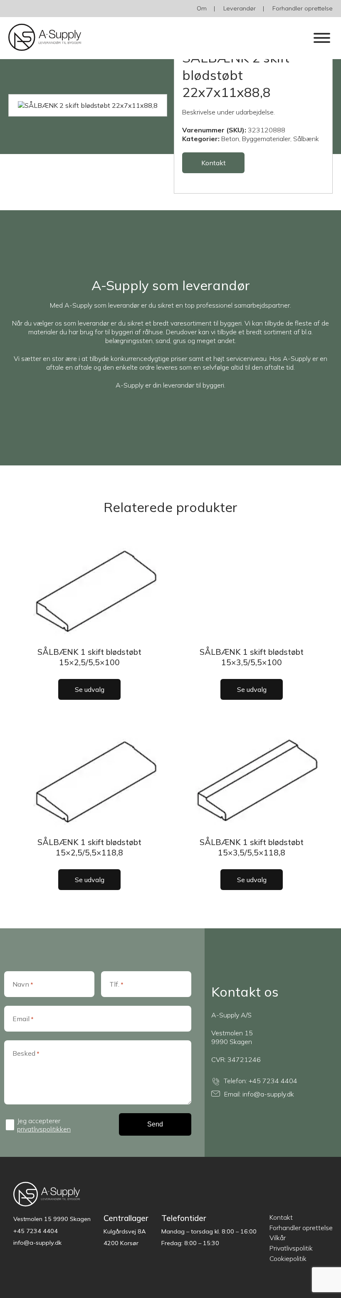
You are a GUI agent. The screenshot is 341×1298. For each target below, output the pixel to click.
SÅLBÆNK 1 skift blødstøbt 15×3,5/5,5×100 (252, 657)
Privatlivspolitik (291, 1248)
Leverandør (239, 8)
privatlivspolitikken (44, 1129)
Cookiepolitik (287, 1258)
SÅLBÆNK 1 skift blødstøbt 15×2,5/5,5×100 (89, 657)
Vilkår (277, 1237)
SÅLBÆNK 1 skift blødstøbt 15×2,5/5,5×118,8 (89, 847)
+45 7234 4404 (273, 1081)
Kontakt (213, 163)
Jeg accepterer (44, 1124)
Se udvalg (89, 689)
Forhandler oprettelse (302, 8)
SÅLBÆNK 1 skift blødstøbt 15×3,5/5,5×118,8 (252, 847)
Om (202, 8)
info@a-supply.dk (268, 1094)
